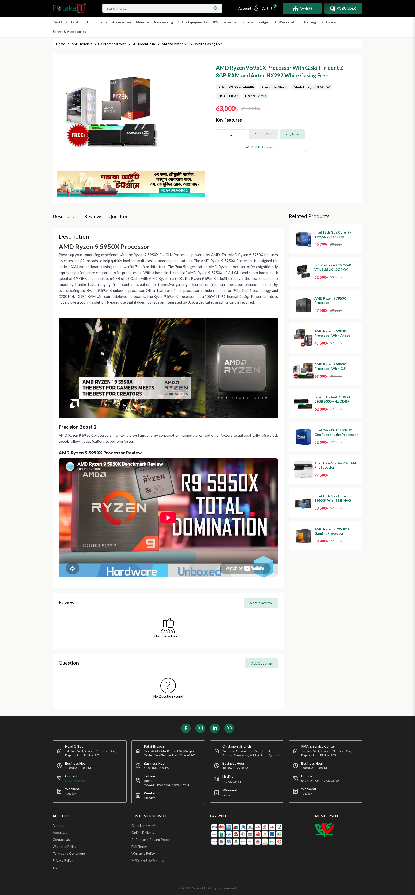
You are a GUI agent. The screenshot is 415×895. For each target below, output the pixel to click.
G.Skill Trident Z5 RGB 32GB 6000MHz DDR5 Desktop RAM (332, 401)
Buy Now (292, 134)
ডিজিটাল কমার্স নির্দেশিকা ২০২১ (148, 860)
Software (328, 22)
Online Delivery (142, 832)
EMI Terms (139, 846)
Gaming (310, 22)
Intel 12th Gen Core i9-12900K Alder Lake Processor (332, 236)
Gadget (263, 22)
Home (60, 44)
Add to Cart (263, 134)
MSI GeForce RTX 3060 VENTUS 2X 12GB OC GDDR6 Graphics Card (332, 269)
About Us (60, 832)
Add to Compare (261, 147)
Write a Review (260, 603)
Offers (306, 8)
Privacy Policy (63, 860)
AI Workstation (286, 22)
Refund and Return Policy (150, 839)
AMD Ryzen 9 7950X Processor (330, 300)
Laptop (76, 22)
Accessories (121, 22)
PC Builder (346, 8)
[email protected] (76, 781)
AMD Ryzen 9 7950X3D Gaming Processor (332, 531)
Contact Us (61, 839)
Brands (58, 826)
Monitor (142, 22)
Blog (56, 867)
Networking (163, 22)
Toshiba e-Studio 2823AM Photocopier (335, 465)
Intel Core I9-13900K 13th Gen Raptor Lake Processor (336, 432)
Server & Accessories (69, 31)
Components (97, 22)
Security (229, 22)
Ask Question (261, 663)
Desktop (60, 22)
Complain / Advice (144, 826)
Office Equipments (192, 22)
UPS (215, 22)
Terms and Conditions (69, 853)
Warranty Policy (64, 846)
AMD (262, 96)
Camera (246, 22)
